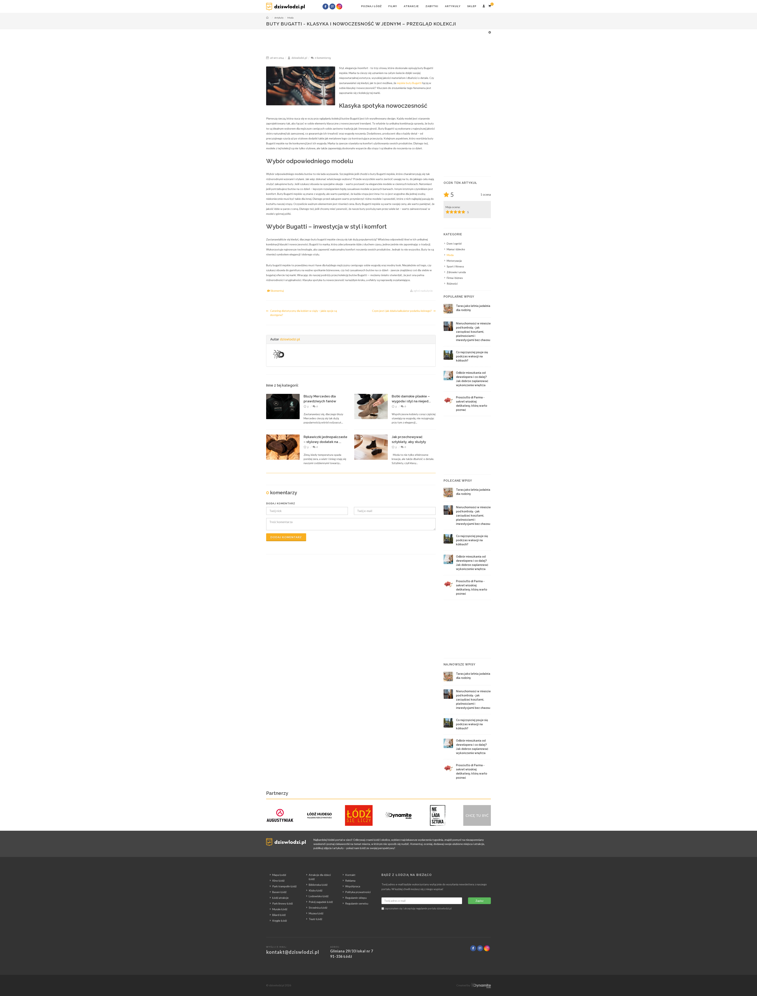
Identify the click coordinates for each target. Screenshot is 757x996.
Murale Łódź (279, 909)
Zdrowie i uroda (456, 272)
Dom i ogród (454, 243)
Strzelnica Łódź (318, 907)
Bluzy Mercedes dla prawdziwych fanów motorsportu (320, 401)
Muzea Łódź (316, 913)
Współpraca (352, 886)
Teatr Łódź (315, 919)
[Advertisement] (378, 39)
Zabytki (431, 6)
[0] (489, 5)
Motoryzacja (454, 260)
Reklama (350, 880)
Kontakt (350, 874)
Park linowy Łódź (282, 903)
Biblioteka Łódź (318, 884)
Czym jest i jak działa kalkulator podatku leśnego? (404, 310)
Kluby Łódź (315, 890)
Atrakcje (411, 6)
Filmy (392, 6)
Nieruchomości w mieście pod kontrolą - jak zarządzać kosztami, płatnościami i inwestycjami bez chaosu (473, 332)
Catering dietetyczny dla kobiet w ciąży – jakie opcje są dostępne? (301, 313)
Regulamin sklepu (356, 897)
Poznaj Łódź (371, 6)
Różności (452, 283)
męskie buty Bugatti (409, 83)
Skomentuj (277, 290)
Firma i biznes (455, 277)
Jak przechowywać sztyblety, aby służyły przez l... (409, 442)
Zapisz (479, 900)
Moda (450, 255)
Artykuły (453, 6)
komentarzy (323, 58)
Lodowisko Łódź (318, 896)
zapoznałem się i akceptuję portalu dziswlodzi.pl (418, 908)
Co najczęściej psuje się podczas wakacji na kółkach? (472, 356)
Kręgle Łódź (279, 920)
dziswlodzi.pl (290, 339)
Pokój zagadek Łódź (321, 902)
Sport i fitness (455, 266)
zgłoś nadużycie (423, 290)
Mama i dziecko (456, 249)
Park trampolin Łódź (284, 886)
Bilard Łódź (279, 915)
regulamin (421, 908)
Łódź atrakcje (280, 897)
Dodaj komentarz (286, 537)
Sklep (471, 6)
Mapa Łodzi (279, 874)
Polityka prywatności (358, 892)
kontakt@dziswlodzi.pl (292, 952)
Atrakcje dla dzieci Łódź (320, 877)
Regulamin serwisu (356, 903)
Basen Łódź (279, 892)
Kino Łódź (278, 880)
